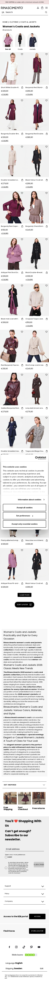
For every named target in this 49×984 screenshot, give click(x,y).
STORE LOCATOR (37, 931)
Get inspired (10, 785)
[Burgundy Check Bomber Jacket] (36, 207)
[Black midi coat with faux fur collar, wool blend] (12, 300)
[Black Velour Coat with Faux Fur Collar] (36, 564)
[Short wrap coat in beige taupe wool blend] (36, 346)
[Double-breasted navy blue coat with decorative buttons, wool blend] (12, 432)
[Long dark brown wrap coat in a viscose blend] (36, 389)
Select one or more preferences (15, 855)
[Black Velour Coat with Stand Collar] (36, 161)
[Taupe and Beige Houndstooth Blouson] (36, 432)
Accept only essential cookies (25, 524)
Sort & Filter (22, 604)
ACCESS (37, 916)
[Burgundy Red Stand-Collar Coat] (36, 68)
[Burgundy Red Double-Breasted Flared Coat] (36, 114)
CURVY (10, 857)
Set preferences (23, 516)
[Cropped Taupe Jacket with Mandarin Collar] (36, 300)
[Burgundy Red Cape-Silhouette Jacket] (12, 207)
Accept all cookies (25, 507)
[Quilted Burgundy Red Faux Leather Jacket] (12, 389)
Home (5, 22)
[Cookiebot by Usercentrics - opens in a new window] (35, 458)
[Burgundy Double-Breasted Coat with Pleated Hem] (12, 114)
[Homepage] (12, 7)
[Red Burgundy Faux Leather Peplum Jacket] (12, 346)
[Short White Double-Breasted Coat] (12, 68)
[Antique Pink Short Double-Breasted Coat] (12, 253)
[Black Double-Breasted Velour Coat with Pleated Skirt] (36, 253)
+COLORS (4, 94)
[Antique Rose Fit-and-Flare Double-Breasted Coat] (12, 564)
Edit (41, 968)
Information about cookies (29, 499)
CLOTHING (14, 22)
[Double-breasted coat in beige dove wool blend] (12, 161)
